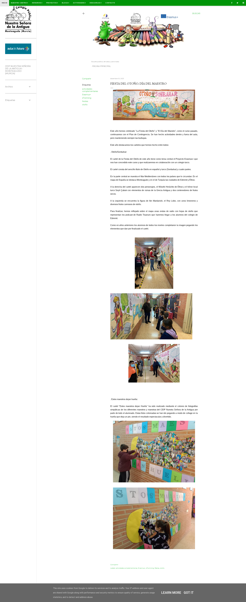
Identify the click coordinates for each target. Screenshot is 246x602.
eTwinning (86, 98)
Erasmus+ (86, 94)
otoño (85, 104)
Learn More (171, 593)
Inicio (4, 3)
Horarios (37, 3)
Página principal (101, 66)
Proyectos (52, 3)
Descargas (96, 3)
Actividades (79, 3)
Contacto (110, 3)
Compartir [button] (86, 79)
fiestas (85, 101)
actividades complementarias (90, 90)
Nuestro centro (19, 3)
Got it (189, 593)
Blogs (65, 3)
